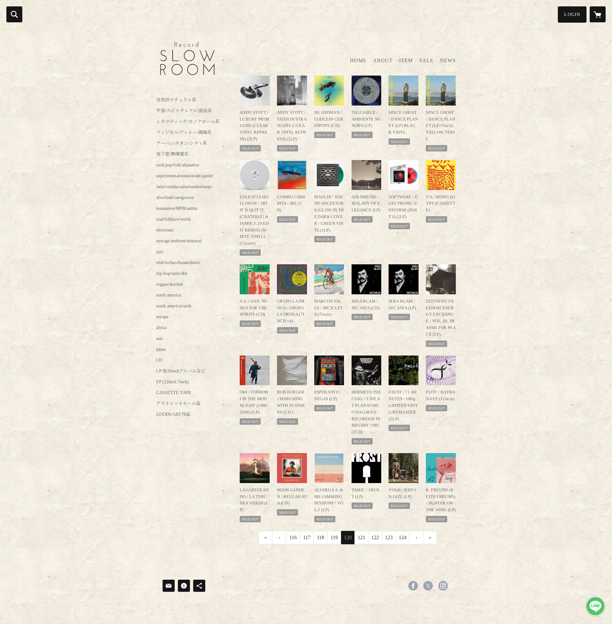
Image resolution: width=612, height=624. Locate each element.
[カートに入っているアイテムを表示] (598, 14)
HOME (358, 60)
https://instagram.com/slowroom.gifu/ (443, 586)
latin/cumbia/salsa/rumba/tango (184, 187)
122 (375, 537)
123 (389, 537)
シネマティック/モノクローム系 (188, 122)
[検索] (14, 14)
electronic (165, 230)
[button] (572, 14)
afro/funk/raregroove (175, 197)
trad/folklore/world (173, 219)
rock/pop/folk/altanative (177, 165)
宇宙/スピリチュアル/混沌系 (184, 111)
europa (162, 317)
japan (161, 349)
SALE (426, 60)
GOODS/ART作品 (173, 414)
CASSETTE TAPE (173, 393)
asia (159, 338)
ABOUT (383, 60)
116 (293, 537)
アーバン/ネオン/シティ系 (181, 143)
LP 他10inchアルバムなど (180, 371)
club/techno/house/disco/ (178, 263)
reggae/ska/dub (169, 284)
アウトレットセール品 (178, 403)
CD (159, 360)
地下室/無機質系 (172, 154)
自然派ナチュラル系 (176, 100)
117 (306, 537)
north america (168, 295)
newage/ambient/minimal (178, 241)
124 (402, 537)
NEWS (448, 60)
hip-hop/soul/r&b (171, 273)
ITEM (406, 60)
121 (361, 537)
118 (320, 537)
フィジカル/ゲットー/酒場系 (184, 132)
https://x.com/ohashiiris (428, 586)
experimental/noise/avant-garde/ (185, 176)
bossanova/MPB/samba (176, 208)
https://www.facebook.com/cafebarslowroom (413, 586)
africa (161, 328)
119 (334, 537)
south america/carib (173, 306)
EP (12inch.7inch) (172, 382)
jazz (159, 252)
